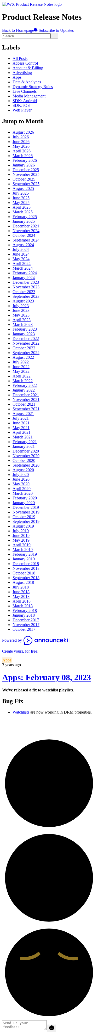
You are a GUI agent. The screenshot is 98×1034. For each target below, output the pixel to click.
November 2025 (26, 174)
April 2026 (22, 151)
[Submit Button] (54, 36)
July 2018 (21, 587)
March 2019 (23, 549)
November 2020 (26, 456)
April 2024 (22, 263)
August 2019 (23, 526)
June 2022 (21, 366)
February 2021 (25, 441)
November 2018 (26, 568)
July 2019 (21, 531)
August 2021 (23, 413)
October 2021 (24, 404)
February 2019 (25, 554)
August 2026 (23, 132)
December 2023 (26, 282)
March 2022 (23, 381)
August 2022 (23, 357)
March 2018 (23, 606)
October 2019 (24, 517)
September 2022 (26, 352)
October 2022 (24, 348)
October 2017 (24, 629)
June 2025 (21, 198)
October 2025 (24, 179)
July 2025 (21, 193)
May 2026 (21, 146)
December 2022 (26, 338)
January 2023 (24, 334)
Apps (17, 77)
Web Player (22, 110)
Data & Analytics (27, 82)
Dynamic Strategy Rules (33, 86)
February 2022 (25, 385)
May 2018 (21, 596)
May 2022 (21, 371)
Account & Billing (28, 68)
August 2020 (23, 470)
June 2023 (21, 310)
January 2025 (24, 221)
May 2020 (21, 484)
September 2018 (26, 577)
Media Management (29, 96)
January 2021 (24, 446)
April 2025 (22, 207)
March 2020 (23, 493)
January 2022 (24, 390)
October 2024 (24, 235)
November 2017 (26, 624)
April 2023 (22, 320)
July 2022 (21, 362)
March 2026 (23, 155)
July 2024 (21, 249)
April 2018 (22, 601)
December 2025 (26, 170)
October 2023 (24, 291)
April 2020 (22, 488)
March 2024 (23, 268)
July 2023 (21, 306)
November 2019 (26, 512)
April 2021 (22, 432)
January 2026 (24, 165)
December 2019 (26, 507)
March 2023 (23, 324)
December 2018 (26, 563)
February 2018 (25, 610)
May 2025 (21, 202)
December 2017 (26, 620)
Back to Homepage (18, 30)
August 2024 (23, 245)
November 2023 (26, 287)
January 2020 (24, 502)
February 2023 (25, 329)
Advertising (22, 72)
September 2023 (26, 296)
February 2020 (25, 498)
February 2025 (25, 216)
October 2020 (24, 460)
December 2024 (26, 226)
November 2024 (26, 230)
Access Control (25, 63)
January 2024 (24, 277)
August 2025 (23, 188)
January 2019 (24, 559)
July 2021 (21, 418)
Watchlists (21, 712)
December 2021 (26, 395)
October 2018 (24, 573)
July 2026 (21, 137)
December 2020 (26, 451)
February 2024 (25, 273)
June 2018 (21, 592)
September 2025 (26, 184)
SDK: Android (25, 100)
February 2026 (25, 160)
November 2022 (26, 343)
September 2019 (26, 521)
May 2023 (21, 315)
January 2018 (24, 615)
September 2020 (26, 465)
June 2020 (21, 479)
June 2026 (21, 141)
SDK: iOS (21, 105)
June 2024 (21, 254)
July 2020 (21, 474)
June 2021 (21, 423)
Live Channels (25, 91)
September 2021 (26, 409)
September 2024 (26, 240)
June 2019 (21, 535)
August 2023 (23, 301)
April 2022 (22, 376)
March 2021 (23, 437)
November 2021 (26, 399)
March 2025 (23, 212)
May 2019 (21, 540)
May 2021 (21, 427)
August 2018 (23, 582)
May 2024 (21, 259)
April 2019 (22, 545)
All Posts (20, 58)
